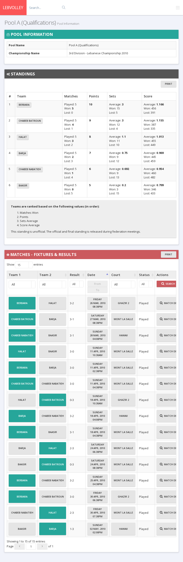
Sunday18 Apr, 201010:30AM (97, 399)
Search (170, 283)
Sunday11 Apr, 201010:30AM (97, 351)
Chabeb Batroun (30, 120)
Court (115, 275)
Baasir (23, 185)
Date (91, 275)
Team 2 (45, 275)
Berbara (24, 104)
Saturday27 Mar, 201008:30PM (97, 319)
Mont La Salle (123, 319)
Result (75, 275)
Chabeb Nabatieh (30, 169)
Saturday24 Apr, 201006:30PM (97, 448)
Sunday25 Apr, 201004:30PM (97, 480)
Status (144, 275)
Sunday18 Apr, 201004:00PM (97, 416)
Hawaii (123, 335)
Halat (23, 137)
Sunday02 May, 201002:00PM (97, 528)
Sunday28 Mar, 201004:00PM (97, 335)
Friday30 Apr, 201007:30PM (97, 512)
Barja (22, 153)
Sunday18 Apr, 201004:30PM (97, 432)
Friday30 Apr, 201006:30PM (97, 496)
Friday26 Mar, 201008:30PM (97, 303)
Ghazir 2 (123, 303)
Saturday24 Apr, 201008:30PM (97, 464)
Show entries (25, 265)
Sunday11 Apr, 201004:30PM (97, 383)
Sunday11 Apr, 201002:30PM (97, 367)
